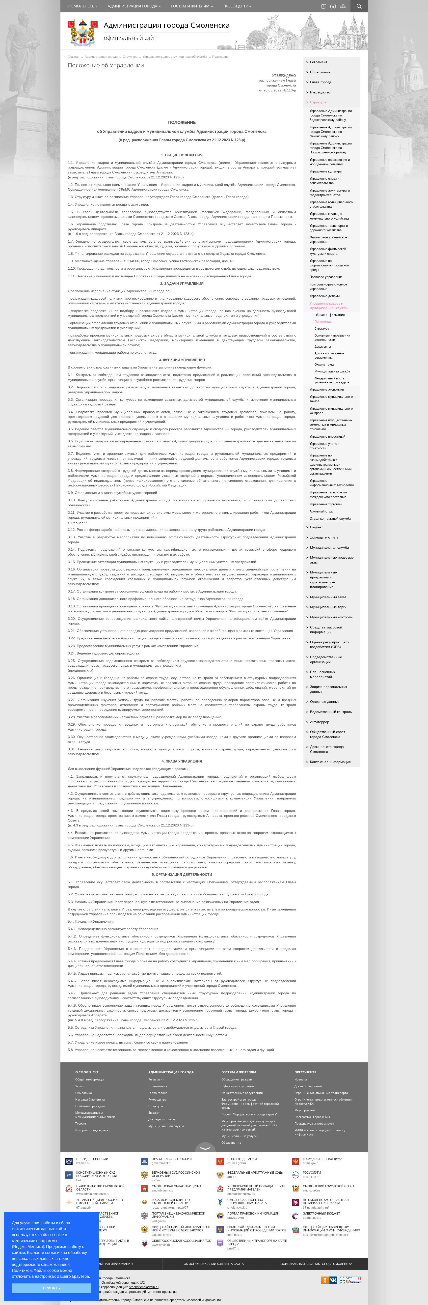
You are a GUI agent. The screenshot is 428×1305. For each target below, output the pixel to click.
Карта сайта (343, 6)
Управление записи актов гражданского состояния (329, 494)
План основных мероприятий (322, 674)
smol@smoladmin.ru (144, 1287)
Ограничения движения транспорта (321, 1093)
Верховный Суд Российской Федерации (176, 1174)
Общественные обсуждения (242, 1093)
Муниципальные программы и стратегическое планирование (323, 579)
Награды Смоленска (90, 1099)
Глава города (321, 82)
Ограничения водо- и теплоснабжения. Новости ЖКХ (323, 1101)
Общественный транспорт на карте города (257, 1242)
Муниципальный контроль (331, 617)
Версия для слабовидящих (333, 6)
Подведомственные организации (326, 659)
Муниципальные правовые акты (332, 559)
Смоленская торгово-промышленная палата (247, 1201)
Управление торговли (326, 504)
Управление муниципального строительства (331, 204)
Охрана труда (324, 364)
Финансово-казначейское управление (328, 239)
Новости (300, 1079)
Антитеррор (319, 722)
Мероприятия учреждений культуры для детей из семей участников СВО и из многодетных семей (249, 1125)
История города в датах (92, 1130)
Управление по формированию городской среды (329, 265)
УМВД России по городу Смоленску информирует (319, 1132)
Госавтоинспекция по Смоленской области (171, 1201)
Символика (83, 1093)
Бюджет (316, 527)
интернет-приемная (162, 1292)
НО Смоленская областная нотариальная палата (326, 1201)
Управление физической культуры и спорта (328, 251)
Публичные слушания (237, 1086)
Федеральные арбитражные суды (255, 1172)
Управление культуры (326, 171)
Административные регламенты (329, 355)
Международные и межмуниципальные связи (95, 1114)
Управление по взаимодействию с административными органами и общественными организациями (330, 464)
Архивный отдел (322, 511)
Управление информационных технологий (332, 483)
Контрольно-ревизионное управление (328, 287)
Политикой (22, 1270)
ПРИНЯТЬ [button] (51, 1288)
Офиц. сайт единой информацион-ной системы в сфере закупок (181, 1228)
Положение (323, 321)
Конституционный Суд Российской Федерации (96, 1174)
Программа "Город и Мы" (312, 1117)
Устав (79, 1086)
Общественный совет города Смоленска (327, 734)
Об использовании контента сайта (214, 1264)
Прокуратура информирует (314, 1123)
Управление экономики (327, 389)
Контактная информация (330, 762)
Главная (74, 56)
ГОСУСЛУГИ (312, 1172)
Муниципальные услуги (239, 1136)
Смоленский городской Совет (328, 1186)
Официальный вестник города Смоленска (316, 1264)
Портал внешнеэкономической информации (178, 1215)
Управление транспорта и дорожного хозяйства (329, 228)
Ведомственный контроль (331, 712)
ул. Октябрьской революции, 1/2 (120, 1282)
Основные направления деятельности (332, 337)
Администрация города (101, 56)
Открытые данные (325, 702)
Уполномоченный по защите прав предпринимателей (256, 1188)
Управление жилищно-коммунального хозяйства (329, 216)
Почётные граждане (90, 1106)
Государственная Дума (322, 1159)
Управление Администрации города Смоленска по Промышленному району (331, 148)
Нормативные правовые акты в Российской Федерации (102, 1242)
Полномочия (320, 72)
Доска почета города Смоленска (327, 749)
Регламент (318, 62)
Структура (130, 56)
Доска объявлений (308, 1086)
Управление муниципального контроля (331, 411)
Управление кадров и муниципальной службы (175, 56)
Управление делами (325, 296)
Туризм (80, 1123)
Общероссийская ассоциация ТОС (181, 1241)
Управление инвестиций (327, 436)
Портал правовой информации (253, 1213)
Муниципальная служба (332, 371)
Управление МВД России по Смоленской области (99, 1201)
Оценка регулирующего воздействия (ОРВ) (329, 644)
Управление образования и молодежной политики (330, 162)
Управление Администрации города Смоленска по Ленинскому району (331, 131)
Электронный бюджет (321, 1213)
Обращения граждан (236, 1079)
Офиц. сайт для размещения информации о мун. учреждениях (331, 1228)
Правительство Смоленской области (100, 1188)
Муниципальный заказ (328, 597)
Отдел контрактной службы (330, 518)
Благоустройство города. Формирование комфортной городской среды (250, 1103)
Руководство (320, 92)
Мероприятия (304, 1110)
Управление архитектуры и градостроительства (330, 193)
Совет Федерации (242, 1159)
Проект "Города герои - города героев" (249, 1114)
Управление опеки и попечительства (324, 181)
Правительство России (172, 1159)
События (323, 6)
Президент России (92, 1159)
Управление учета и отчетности (324, 446)
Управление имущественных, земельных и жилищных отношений (331, 424)
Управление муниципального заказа (331, 399)
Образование (231, 1142)
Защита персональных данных (328, 689)
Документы (323, 346)
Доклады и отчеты (324, 537)
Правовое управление (326, 277)
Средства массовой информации (326, 629)
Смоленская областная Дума (177, 1186)
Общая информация (330, 315)
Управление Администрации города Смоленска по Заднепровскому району (331, 115)
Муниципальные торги (328, 607)
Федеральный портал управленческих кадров (332, 380)
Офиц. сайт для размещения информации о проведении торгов (256, 1228)
